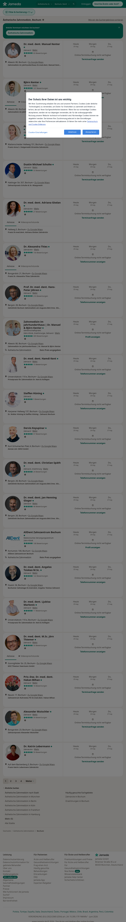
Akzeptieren (91, 132)
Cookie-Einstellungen (38, 132)
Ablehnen (72, 132)
